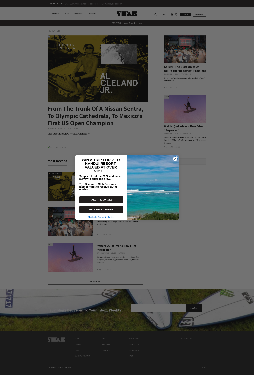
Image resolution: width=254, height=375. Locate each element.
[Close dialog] (175, 158)
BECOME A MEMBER (101, 209)
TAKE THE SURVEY (101, 199)
